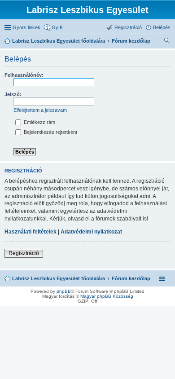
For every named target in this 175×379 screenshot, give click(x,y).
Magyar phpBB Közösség (106, 296)
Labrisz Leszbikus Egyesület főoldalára (58, 278)
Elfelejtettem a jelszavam (40, 110)
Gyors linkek (26, 27)
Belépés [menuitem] (162, 27)
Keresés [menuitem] (167, 41)
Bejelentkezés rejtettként (49, 132)
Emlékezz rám (38, 122)
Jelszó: (13, 94)
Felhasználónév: (24, 75)
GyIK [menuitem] (57, 27)
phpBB (64, 291)
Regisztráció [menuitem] (128, 27)
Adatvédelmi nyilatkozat (91, 232)
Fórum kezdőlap (131, 278)
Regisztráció (24, 253)
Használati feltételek (30, 232)
